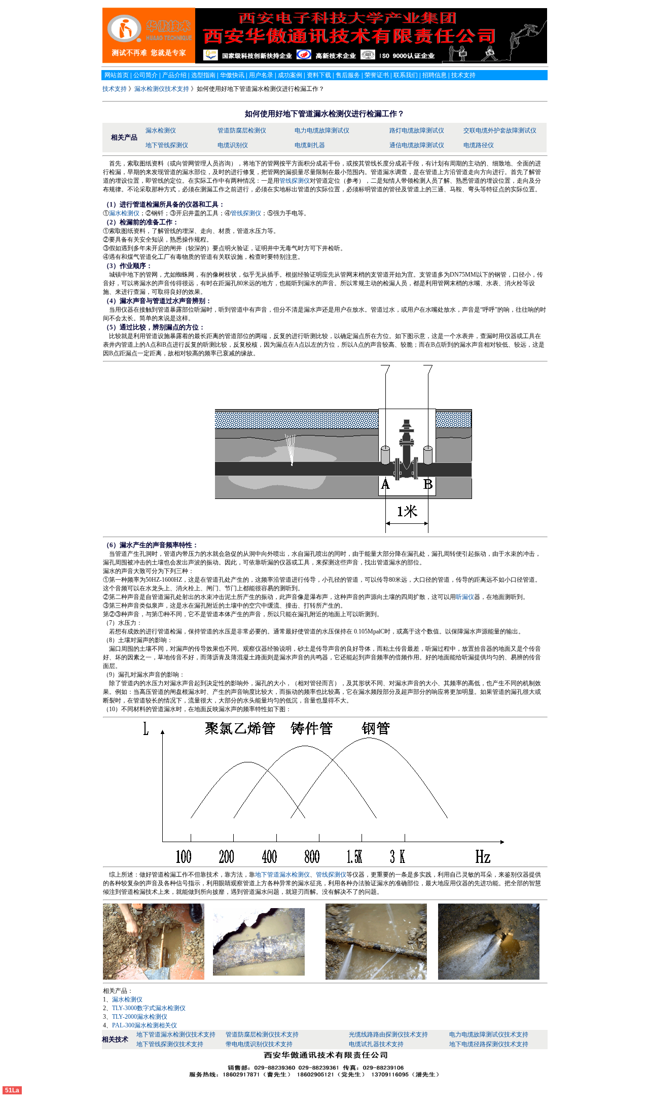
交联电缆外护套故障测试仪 (499, 130)
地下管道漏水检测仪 (282, 874)
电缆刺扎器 (310, 145)
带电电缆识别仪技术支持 (259, 1044)
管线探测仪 (294, 180)
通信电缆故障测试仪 (416, 145)
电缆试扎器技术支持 (376, 1044)
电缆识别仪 (233, 145)
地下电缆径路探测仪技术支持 (488, 1044)
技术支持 (115, 88)
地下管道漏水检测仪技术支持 (175, 1034)
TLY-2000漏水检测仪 (139, 1016)
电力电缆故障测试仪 (322, 130)
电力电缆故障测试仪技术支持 (488, 1034)
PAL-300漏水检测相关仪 (144, 1025)
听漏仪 (465, 596)
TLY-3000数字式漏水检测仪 (149, 1008)
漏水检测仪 (161, 130)
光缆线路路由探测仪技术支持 (388, 1034)
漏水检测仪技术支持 (161, 88)
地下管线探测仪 (167, 145)
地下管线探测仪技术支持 (169, 1044)
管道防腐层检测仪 (242, 130)
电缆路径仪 (478, 145)
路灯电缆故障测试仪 (416, 130)
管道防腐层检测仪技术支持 (262, 1034)
